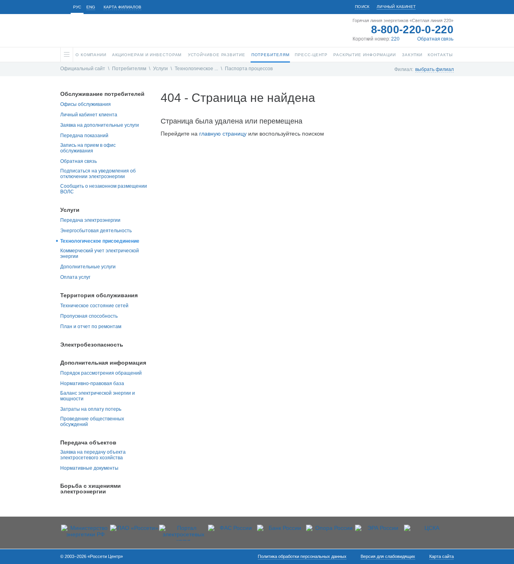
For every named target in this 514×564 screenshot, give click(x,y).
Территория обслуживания (99, 295)
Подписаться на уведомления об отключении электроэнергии (98, 173)
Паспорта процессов (249, 68)
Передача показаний (84, 135)
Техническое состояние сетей (94, 305)
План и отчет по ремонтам (90, 326)
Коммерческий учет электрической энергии (99, 253)
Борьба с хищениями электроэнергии (90, 488)
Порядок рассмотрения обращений (101, 373)
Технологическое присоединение (99, 241)
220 (395, 39)
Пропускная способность (89, 316)
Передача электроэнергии (90, 220)
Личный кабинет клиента (88, 115)
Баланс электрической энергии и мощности (97, 396)
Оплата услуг (75, 277)
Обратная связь (435, 39)
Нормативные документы (89, 468)
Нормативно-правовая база (92, 383)
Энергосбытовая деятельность (96, 230)
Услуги (160, 68)
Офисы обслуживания (85, 104)
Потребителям (129, 68)
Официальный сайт (82, 68)
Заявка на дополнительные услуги (99, 125)
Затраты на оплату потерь (90, 409)
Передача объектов (88, 442)
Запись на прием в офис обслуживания (88, 148)
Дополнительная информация (103, 362)
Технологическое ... (196, 68)
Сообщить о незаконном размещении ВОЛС (103, 189)
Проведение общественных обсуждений (92, 421)
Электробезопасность (91, 344)
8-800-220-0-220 (412, 30)
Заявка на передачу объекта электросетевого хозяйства (93, 455)
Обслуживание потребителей (102, 94)
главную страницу (223, 133)
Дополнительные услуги (88, 267)
